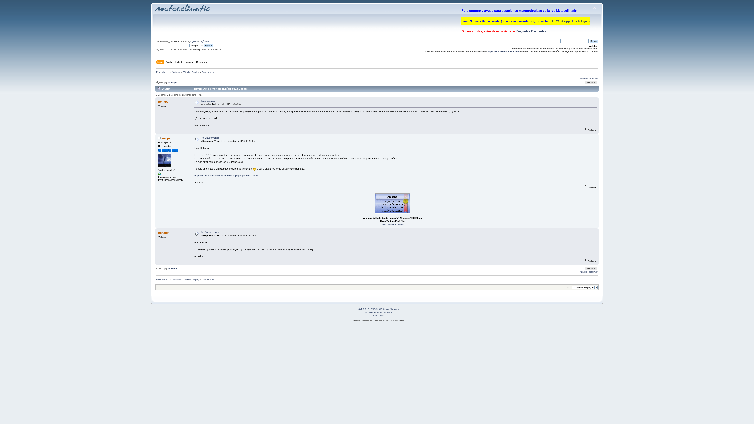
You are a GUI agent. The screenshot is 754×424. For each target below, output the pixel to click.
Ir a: (569, 287)
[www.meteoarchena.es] (159, 175)
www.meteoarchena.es (393, 224)
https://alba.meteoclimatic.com (504, 51)
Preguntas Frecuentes (531, 31)
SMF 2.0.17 (363, 309)
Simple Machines (391, 309)
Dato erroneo (208, 101)
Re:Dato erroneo (210, 137)
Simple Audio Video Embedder (378, 312)
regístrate (204, 41)
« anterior (583, 78)
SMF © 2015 (376, 309)
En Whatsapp (561, 21)
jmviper (166, 138)
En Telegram (582, 21)
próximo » (593, 78)
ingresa (194, 41)
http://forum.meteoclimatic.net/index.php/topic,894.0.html (226, 175)
